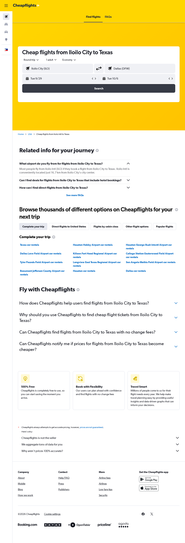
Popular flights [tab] (164, 226)
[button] (6, 6)
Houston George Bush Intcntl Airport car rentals (149, 246)
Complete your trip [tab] (33, 226)
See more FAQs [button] (75, 195)
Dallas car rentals (136, 270)
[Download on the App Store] (149, 488)
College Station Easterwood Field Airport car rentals (149, 255)
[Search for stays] (6, 24)
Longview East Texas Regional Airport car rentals (97, 264)
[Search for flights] (6, 16)
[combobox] (69, 60)
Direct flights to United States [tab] (69, 226)
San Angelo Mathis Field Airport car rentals (150, 262)
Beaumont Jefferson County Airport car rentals (42, 272)
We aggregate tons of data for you (42, 444)
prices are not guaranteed (91, 427)
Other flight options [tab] (137, 226)
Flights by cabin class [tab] (106, 226)
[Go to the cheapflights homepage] (26, 5)
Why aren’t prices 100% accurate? (42, 451)
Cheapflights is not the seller (38, 438)
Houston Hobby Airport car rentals (93, 244)
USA (30, 134)
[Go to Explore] (6, 39)
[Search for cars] (6, 31)
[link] (143, 514)
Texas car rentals (29, 244)
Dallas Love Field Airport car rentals (40, 253)
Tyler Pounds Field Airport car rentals (41, 262)
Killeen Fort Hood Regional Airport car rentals (95, 255)
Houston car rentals (84, 270)
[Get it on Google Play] (149, 479)
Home (21, 134)
